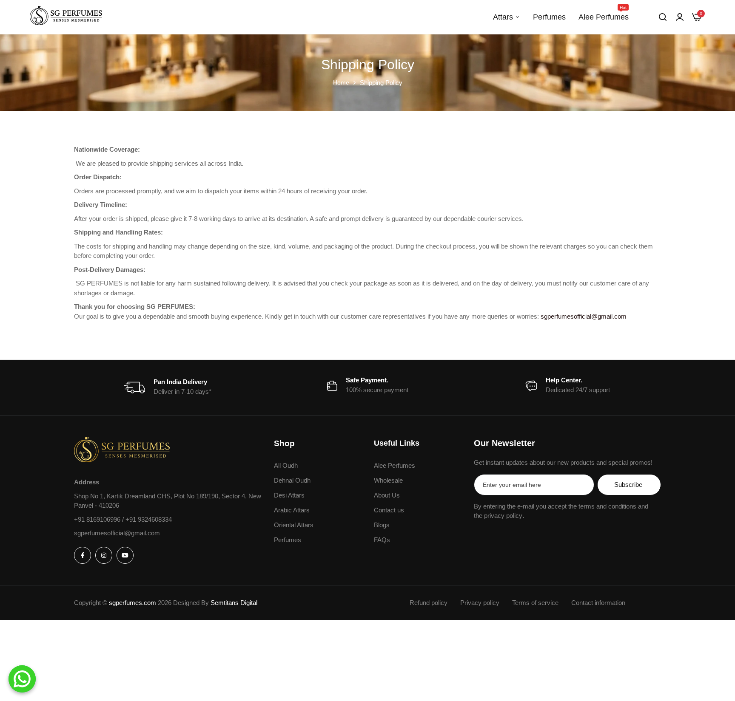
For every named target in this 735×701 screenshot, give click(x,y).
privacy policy (503, 515)
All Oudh (286, 465)
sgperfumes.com (132, 602)
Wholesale (388, 480)
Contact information (598, 602)
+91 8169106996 (98, 519)
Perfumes (549, 17)
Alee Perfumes (603, 13)
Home (341, 82)
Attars (503, 17)
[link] (679, 16)
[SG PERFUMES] (66, 17)
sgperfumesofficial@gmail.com (584, 316)
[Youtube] (125, 555)
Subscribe (628, 484)
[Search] (662, 16)
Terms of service (535, 602)
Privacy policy (479, 602)
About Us (387, 495)
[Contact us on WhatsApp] (22, 679)
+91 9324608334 (148, 519)
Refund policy (428, 602)
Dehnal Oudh (292, 480)
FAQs (382, 539)
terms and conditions (607, 506)
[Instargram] (103, 555)
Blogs (382, 525)
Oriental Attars (293, 525)
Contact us (389, 510)
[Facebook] (82, 555)
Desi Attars (289, 495)
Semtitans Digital (234, 602)
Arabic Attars (292, 510)
